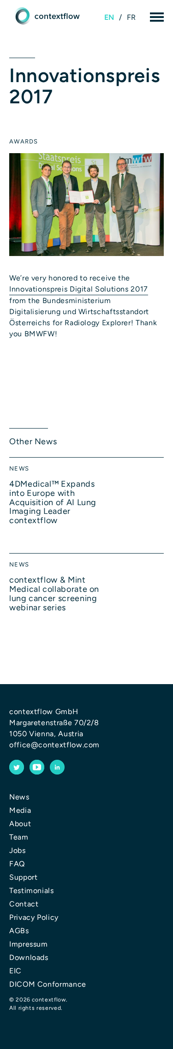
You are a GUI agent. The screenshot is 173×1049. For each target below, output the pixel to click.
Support (23, 877)
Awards (23, 141)
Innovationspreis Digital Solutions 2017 (78, 289)
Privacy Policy (34, 917)
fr (131, 17)
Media (20, 810)
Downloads (28, 957)
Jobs (17, 850)
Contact (23, 904)
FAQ (17, 863)
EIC (15, 970)
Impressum (28, 944)
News (19, 797)
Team (19, 837)
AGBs (19, 930)
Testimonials (31, 890)
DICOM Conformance (47, 984)
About (20, 823)
